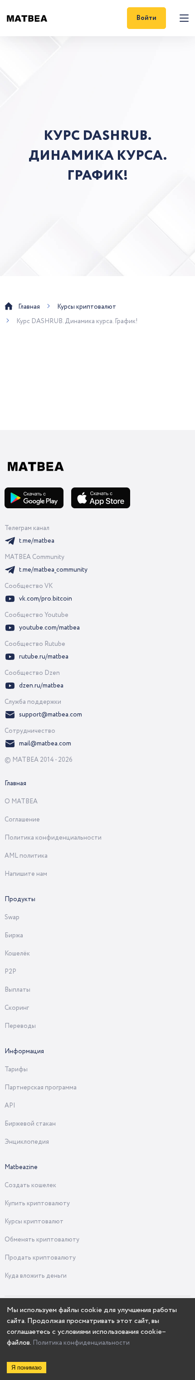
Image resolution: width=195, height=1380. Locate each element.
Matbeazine (21, 1167)
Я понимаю (26, 1367)
